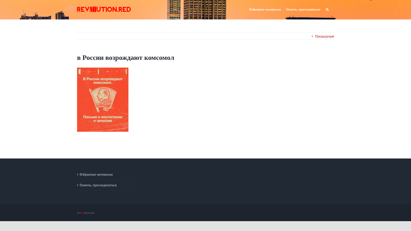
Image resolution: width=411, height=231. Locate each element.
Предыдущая (324, 36)
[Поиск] (327, 9)
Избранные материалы (96, 174)
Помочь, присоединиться (98, 185)
